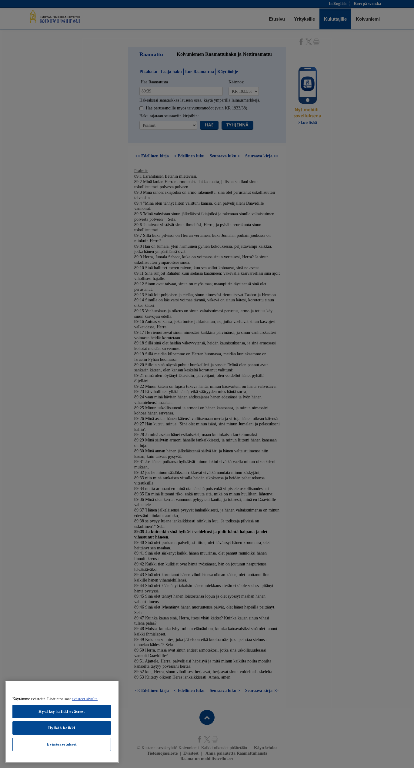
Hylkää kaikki (61, 728)
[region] (62, 722)
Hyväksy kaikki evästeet (61, 711)
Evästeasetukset (62, 744)
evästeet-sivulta (85, 698)
